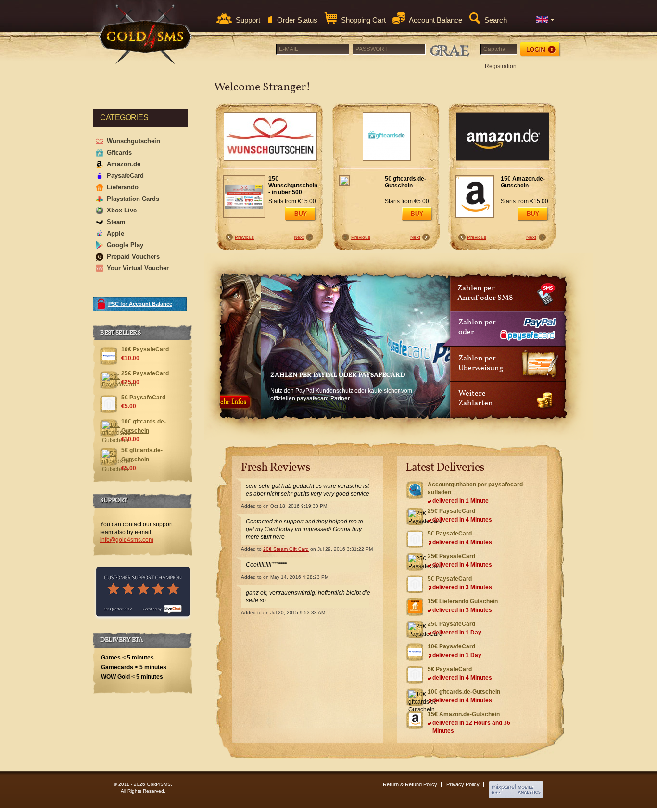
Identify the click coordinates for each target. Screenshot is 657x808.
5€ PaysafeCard (450, 533)
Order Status (297, 20)
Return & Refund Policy (410, 784)
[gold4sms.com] (146, 34)
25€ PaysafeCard (451, 511)
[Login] (540, 49)
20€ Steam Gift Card (286, 549)
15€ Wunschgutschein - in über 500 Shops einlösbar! (292, 185)
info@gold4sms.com (126, 539)
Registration (501, 66)
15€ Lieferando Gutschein (463, 601)
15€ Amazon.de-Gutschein (523, 182)
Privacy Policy (463, 784)
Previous (244, 237)
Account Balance (435, 20)
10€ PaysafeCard (451, 646)
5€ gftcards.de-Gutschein (405, 182)
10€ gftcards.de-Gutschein (464, 691)
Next (299, 237)
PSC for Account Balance (140, 304)
